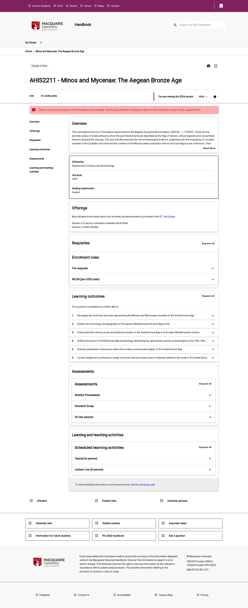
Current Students (41, 6)
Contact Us (83, 595)
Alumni (73, 6)
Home (28, 51)
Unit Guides (169, 216)
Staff (60, 6)
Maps (101, 6)
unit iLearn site (147, 484)
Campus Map (166, 595)
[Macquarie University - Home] (47, 26)
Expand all (208, 243)
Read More (209, 148)
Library (87, 6)
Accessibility (124, 595)
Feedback (44, 595)
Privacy (205, 595)
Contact (115, 6)
